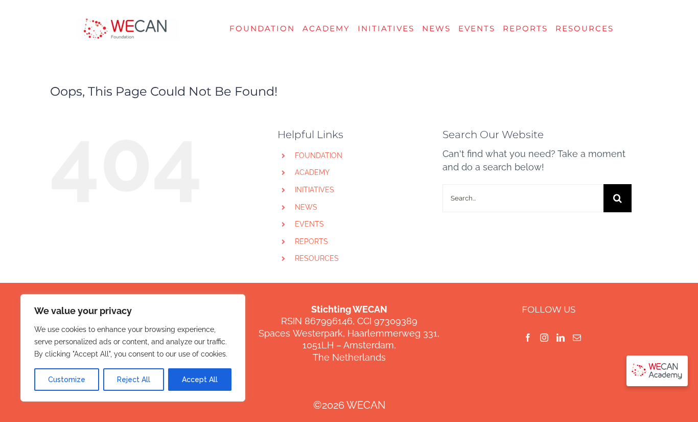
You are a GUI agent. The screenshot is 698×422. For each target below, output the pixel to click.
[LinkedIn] (560, 338)
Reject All (133, 379)
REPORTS (311, 241)
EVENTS (309, 224)
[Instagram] (544, 338)
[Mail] (577, 338)
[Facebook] (528, 338)
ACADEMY (312, 172)
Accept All (200, 379)
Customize (66, 379)
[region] (132, 348)
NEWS (306, 207)
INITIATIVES (314, 190)
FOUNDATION (318, 155)
